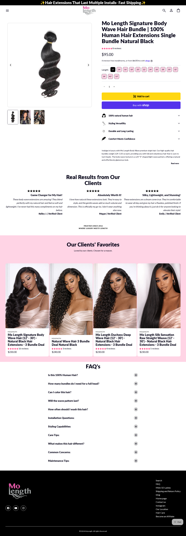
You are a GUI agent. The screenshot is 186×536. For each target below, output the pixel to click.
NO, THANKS (66, 292)
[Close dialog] (143, 241)
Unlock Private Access (66, 283)
